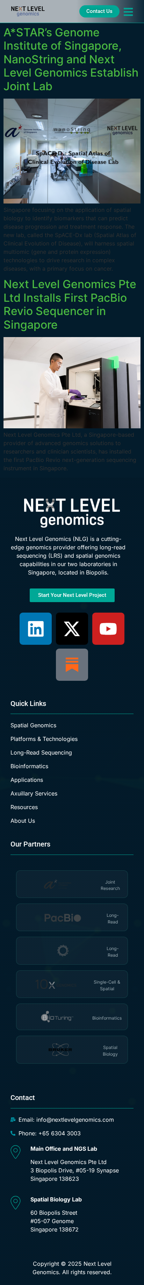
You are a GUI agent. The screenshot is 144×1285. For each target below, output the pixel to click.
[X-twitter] (72, 629)
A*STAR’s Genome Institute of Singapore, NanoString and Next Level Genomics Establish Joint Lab (70, 59)
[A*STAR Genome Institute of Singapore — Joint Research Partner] (60, 884)
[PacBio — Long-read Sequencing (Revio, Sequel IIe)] (62, 917)
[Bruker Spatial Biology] (60, 1049)
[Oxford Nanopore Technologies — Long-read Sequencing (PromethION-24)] (62, 950)
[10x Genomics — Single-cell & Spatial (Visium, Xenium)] (57, 984)
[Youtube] (108, 629)
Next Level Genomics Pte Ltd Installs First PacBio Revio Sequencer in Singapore (69, 304)
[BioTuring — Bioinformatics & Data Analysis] (57, 1016)
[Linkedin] (36, 629)
